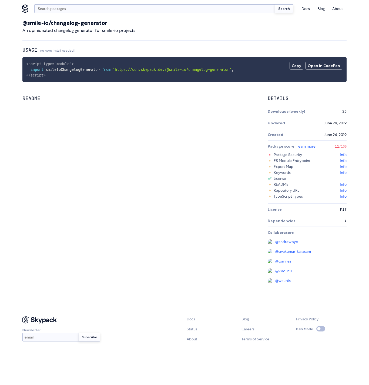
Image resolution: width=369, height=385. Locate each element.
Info (343, 154)
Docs (305, 8)
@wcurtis (283, 280)
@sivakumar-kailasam (293, 251)
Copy (296, 65)
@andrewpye (286, 241)
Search (284, 8)
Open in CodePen (324, 65)
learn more (306, 146)
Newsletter (31, 330)
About (337, 8)
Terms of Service (255, 339)
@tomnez (283, 261)
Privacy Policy (307, 319)
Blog (321, 8)
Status (192, 329)
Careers (247, 329)
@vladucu (283, 270)
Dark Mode (304, 329)
